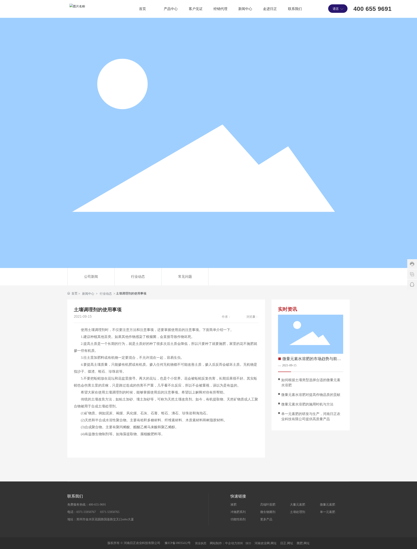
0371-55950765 (109, 512)
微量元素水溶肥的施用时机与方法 (307, 404)
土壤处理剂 (297, 512)
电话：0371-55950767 (81, 512)
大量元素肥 (297, 504)
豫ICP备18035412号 (178, 543)
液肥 (233, 504)
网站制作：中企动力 (223, 543)
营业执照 (200, 543)
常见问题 (185, 276)
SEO (248, 543)
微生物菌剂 (267, 512)
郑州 (240, 543)
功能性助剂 (238, 519)
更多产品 (266, 519)
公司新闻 (91, 276)
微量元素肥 (327, 504)
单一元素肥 (327, 512)
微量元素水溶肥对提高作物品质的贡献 (310, 395)
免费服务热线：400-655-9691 (86, 504)
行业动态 (138, 276)
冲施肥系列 (238, 512)
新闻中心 (88, 293)
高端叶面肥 (267, 504)
